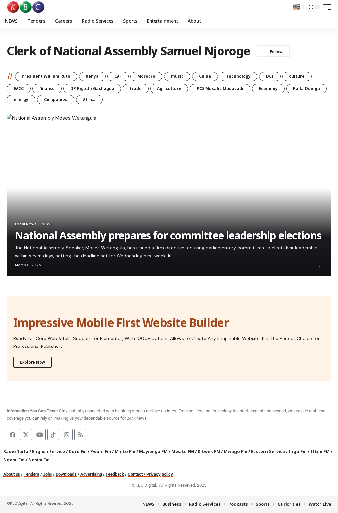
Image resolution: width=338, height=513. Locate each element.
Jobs (47, 474)
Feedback (115, 474)
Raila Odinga (306, 88)
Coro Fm (78, 451)
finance (47, 88)
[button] (297, 7)
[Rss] (80, 434)
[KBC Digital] (26, 7)
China (205, 76)
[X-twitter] (26, 434)
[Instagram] (67, 434)
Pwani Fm (100, 451)
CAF (118, 76)
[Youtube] (40, 434)
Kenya (92, 76)
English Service (48, 451)
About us (11, 474)
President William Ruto (46, 76)
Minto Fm (125, 451)
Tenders (31, 474)
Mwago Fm (235, 451)
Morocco (146, 76)
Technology (238, 76)
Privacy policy (159, 474)
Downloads (66, 474)
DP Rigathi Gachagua (92, 88)
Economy (268, 88)
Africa (89, 99)
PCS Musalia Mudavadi (220, 88)
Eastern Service (268, 451)
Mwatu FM (182, 451)
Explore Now (32, 362)
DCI (270, 76)
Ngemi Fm (14, 460)
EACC (19, 88)
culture (297, 76)
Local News (26, 223)
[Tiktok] (53, 434)
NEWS (47, 223)
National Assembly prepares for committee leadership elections (168, 235)
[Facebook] (12, 434)
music (177, 76)
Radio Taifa (15, 451)
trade (136, 88)
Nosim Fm (38, 460)
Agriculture (169, 88)
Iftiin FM (320, 451)
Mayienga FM (153, 451)
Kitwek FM (209, 451)
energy (21, 99)
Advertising (91, 474)
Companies (55, 99)
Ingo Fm (297, 451)
